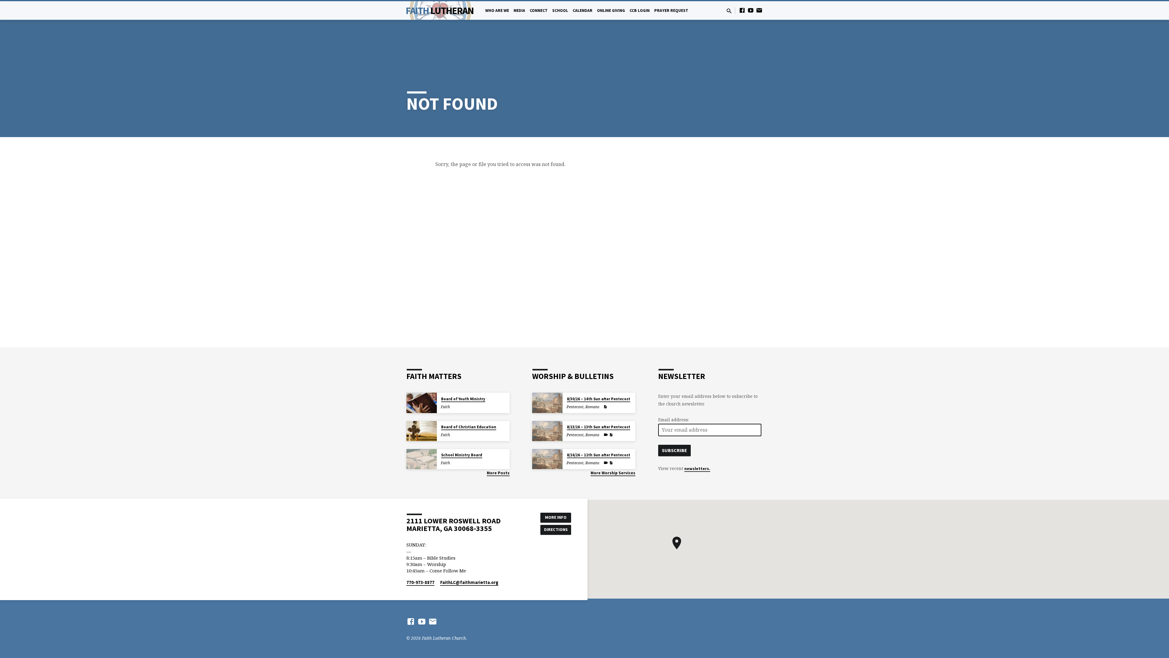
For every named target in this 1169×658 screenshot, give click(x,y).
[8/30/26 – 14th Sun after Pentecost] (547, 403)
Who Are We (497, 10)
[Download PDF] (605, 406)
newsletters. (697, 468)
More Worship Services (613, 473)
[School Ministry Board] (421, 459)
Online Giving (611, 10)
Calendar (582, 10)
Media (519, 10)
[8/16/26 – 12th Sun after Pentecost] (547, 459)
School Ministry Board (461, 455)
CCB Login (640, 10)
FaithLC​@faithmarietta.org (469, 582)
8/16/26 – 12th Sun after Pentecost (598, 455)
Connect (539, 10)
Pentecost (575, 406)
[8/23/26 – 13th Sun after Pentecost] (547, 431)
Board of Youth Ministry (463, 399)
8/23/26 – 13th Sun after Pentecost (598, 427)
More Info (556, 517)
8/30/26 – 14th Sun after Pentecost (598, 399)
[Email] (759, 10)
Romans (592, 406)
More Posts (498, 473)
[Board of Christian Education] (421, 431)
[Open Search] (729, 10)
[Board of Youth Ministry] (421, 403)
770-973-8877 (420, 582)
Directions (556, 529)
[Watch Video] (605, 434)
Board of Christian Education (468, 427)
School (560, 10)
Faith (440, 11)
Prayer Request (671, 10)
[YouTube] (750, 10)
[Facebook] (742, 10)
